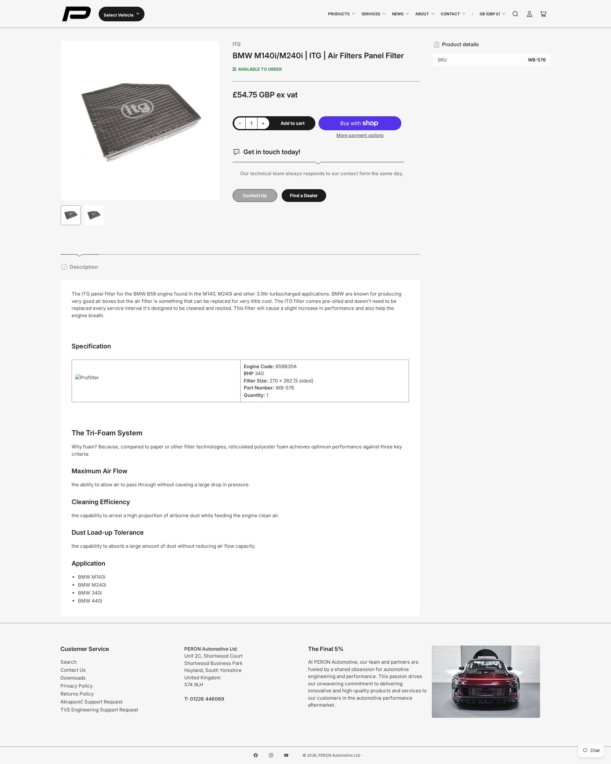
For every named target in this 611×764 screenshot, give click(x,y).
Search (68, 662)
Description (84, 267)
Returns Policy (77, 694)
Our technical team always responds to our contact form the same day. (322, 173)
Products (339, 13)
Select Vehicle (119, 15)
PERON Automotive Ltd (339, 755)
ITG (237, 44)
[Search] (516, 14)
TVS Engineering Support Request (99, 710)
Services (371, 13)
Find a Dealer (304, 195)
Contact (450, 13)
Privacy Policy (76, 686)
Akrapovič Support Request (91, 702)
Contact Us (255, 195)
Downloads (73, 678)
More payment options (359, 135)
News (398, 13)
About (422, 13)
